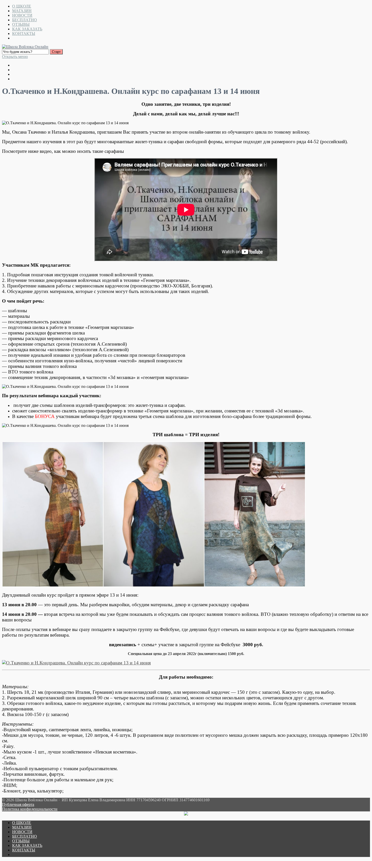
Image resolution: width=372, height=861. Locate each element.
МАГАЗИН (22, 11)
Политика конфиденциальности (29, 809)
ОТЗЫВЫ (21, 24)
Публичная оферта (18, 804)
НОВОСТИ (22, 15)
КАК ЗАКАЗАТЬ (27, 29)
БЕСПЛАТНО (24, 20)
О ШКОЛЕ (21, 6)
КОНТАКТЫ (23, 33)
